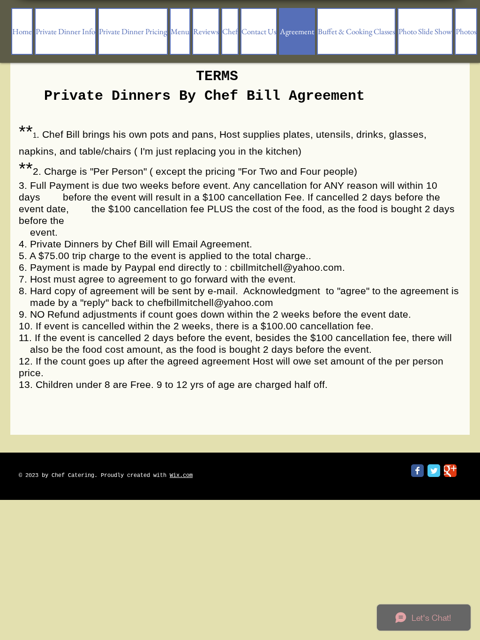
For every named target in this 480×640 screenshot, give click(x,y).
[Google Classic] (450, 470)
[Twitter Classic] (434, 470)
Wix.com (181, 475)
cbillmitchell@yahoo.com (286, 267)
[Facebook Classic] (417, 470)
